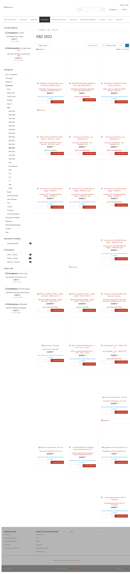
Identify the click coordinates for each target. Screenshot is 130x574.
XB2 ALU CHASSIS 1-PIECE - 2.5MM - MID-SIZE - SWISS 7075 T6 (50, 300)
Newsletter (7, 545)
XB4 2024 (12, 129)
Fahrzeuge (22, 19)
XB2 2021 (12, 148)
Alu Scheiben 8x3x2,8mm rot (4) (16, 277)
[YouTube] (128, 557)
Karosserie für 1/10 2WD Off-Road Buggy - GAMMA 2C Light (82, 195)
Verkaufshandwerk (72, 568)
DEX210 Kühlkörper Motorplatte (16, 308)
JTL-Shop (124, 568)
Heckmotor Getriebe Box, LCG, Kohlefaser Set (114, 143)
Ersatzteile (44, 19)
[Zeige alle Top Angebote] (32, 269)
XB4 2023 (12, 137)
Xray (8, 107)
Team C (9, 104)
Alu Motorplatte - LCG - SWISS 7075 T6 (114, 352)
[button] (123, 45)
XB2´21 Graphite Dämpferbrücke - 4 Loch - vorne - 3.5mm (82, 352)
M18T (10, 188)
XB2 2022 (12, 140)
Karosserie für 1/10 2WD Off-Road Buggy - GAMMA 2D (114, 195)
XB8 (10, 184)
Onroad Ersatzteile (13, 214)
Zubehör (102, 19)
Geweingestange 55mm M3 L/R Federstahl (114, 504)
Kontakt (122, 5)
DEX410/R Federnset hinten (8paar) (17, 292)
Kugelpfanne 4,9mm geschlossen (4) (114, 451)
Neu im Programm (10, 19)
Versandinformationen (10, 541)
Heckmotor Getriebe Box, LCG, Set (50, 451)
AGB (37, 538)
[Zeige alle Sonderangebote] (32, 28)
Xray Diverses (13, 166)
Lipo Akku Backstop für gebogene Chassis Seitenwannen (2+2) (82, 453)
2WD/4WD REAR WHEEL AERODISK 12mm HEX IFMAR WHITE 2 (82, 89)
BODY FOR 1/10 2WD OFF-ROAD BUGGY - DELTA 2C (114, 89)
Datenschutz (39, 534)
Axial (8, 89)
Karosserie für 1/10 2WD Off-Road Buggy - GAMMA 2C (50, 195)
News (126, 5)
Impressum (39, 545)
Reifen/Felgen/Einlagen (87, 19)
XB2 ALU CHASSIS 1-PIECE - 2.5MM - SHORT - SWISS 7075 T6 (82, 300)
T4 (9, 181)
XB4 (10, 170)
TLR (8, 203)
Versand (77, 560)
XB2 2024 (12, 126)
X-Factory (10, 210)
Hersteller (119, 19)
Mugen (9, 192)
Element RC (11, 93)
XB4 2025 (12, 122)
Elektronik (33, 19)
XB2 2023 (12, 133)
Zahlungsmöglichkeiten (10, 538)
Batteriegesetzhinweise (42, 548)
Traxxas (9, 206)
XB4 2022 (12, 144)
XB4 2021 (12, 151)
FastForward (11, 96)
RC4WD (9, 100)
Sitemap (38, 541)
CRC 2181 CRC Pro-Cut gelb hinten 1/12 (18, 54)
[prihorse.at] (24, 9)
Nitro (110, 19)
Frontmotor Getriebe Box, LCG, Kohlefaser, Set (82, 143)
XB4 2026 (12, 115)
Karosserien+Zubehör (59, 19)
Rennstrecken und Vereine (11, 548)
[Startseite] (36, 30)
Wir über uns (7, 534)
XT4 (10, 177)
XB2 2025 (12, 118)
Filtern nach (42, 45)
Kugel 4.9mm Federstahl (50, 349)
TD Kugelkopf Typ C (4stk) (14, 36)
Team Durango (12, 199)
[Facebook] (125, 557)
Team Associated (12, 195)
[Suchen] (103, 9)
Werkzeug (73, 19)
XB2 (10, 162)
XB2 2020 (12, 155)
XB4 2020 (12, 159)
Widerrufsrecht (40, 551)
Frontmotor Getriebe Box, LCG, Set (114, 401)
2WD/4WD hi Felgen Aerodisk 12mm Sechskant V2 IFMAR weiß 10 (50, 89)
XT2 (10, 173)
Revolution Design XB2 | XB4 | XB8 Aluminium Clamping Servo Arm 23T (114, 300)
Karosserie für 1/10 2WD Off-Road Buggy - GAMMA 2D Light (114, 246)
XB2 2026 (12, 111)
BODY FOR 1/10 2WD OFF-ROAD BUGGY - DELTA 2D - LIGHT (50, 143)
